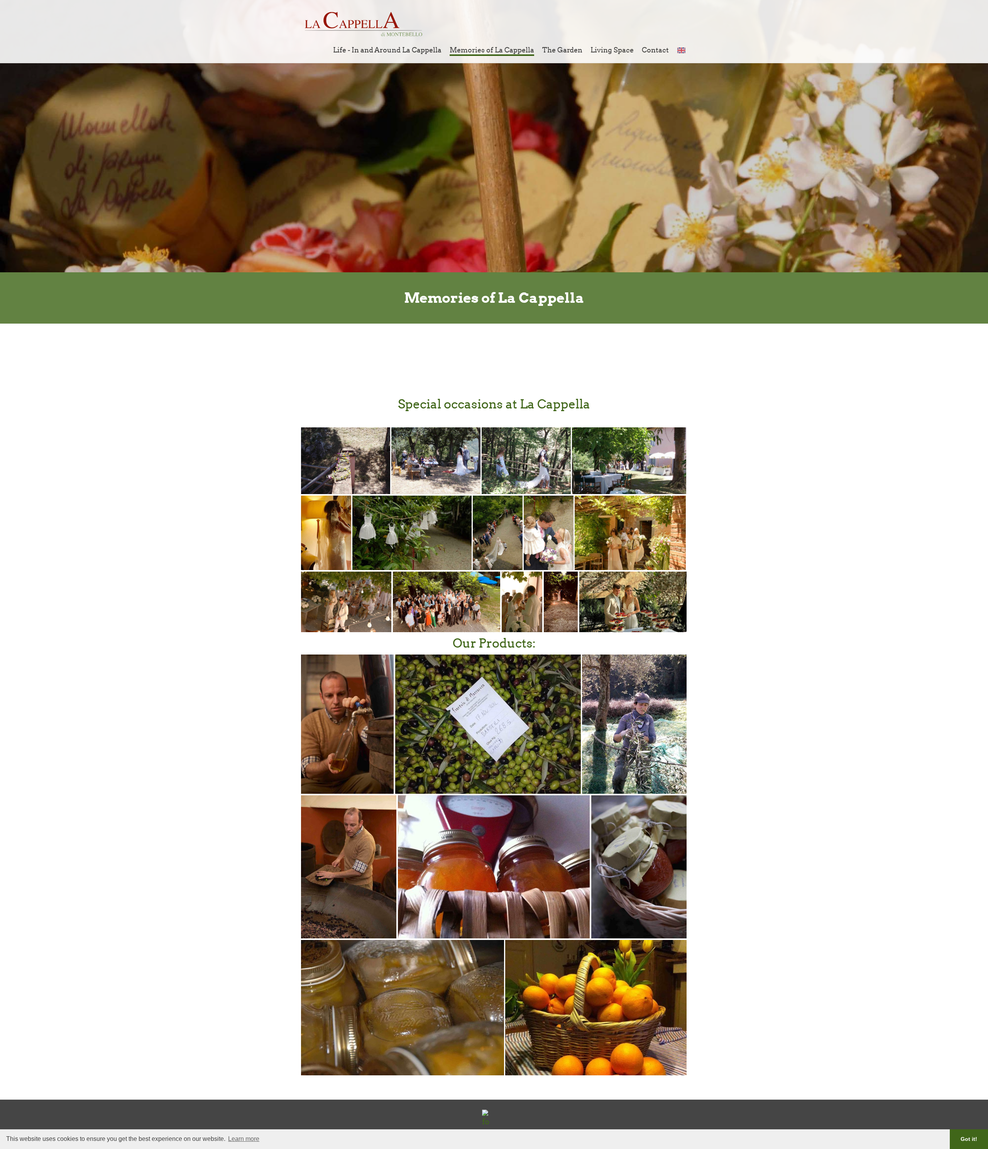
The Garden (562, 50)
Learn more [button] (243, 1139)
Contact (655, 50)
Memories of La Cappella (492, 50)
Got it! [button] (969, 1139)
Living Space (612, 50)
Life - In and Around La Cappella (387, 50)
